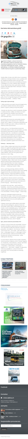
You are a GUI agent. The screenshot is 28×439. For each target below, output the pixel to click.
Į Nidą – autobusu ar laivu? (11, 416)
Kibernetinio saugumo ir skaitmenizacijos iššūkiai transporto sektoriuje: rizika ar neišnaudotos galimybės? (7, 274)
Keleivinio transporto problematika (19, 21)
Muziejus (16, 24)
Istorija (16, 23)
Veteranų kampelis (23, 23)
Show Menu (14, 16)
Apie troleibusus (9, 413)
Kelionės (12, 24)
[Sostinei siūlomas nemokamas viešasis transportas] (20, 262)
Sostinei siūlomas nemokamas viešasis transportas (19, 272)
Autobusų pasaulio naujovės (8, 23)
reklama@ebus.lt (8, 398)
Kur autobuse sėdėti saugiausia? (12, 409)
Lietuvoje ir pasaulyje (6, 21)
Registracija (4, 288)
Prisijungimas (4, 289)
